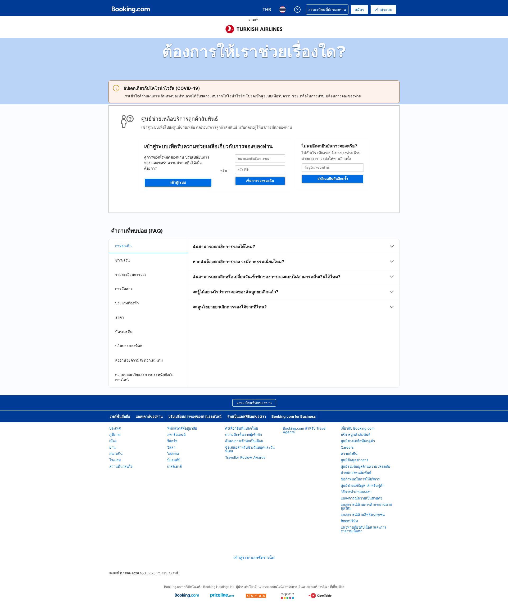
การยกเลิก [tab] (123, 246)
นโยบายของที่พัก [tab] (128, 346)
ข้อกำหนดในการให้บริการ (360, 479)
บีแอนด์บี (173, 460)
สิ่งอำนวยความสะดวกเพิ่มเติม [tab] (139, 360)
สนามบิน (116, 454)
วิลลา (171, 447)
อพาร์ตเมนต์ (176, 435)
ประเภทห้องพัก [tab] (127, 303)
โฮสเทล (173, 454)
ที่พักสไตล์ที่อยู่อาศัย (182, 428)
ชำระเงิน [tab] (122, 260)
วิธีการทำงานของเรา (356, 492)
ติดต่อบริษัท (349, 521)
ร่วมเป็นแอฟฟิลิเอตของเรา (246, 416)
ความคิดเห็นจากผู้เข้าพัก (243, 435)
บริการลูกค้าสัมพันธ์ (355, 435)
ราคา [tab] (119, 317)
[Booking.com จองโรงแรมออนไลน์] (131, 9)
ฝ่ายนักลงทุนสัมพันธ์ (356, 473)
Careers (347, 447)
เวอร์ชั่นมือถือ (120, 416)
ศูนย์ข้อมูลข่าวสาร (354, 460)
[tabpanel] (293, 276)
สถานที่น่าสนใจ (121, 466)
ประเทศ (115, 428)
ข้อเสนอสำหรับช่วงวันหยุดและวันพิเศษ (250, 449)
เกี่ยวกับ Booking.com (357, 428)
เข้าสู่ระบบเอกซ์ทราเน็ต (254, 557)
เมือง (112, 441)
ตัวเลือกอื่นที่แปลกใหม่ (241, 428)
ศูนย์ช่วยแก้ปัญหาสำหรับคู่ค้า (362, 485)
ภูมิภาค (115, 435)
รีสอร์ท (172, 441)
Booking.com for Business (293, 416)
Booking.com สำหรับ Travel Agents (304, 430)
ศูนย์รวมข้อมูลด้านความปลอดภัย (365, 466)
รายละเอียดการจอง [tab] (130, 274)
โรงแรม (115, 460)
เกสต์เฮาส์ (174, 466)
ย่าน (112, 447)
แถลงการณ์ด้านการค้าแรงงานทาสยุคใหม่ (366, 506)
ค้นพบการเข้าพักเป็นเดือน (244, 441)
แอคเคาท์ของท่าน (149, 416)
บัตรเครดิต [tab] (124, 331)
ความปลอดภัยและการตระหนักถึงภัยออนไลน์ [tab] (144, 377)
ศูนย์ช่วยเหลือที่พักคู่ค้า (358, 441)
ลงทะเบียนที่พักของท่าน (254, 403)
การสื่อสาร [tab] (124, 288)
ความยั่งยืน (349, 454)
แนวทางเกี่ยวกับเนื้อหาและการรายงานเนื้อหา (363, 529)
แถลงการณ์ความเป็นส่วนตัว (361, 498)
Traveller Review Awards (245, 457)
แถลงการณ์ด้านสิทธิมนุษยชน (363, 514)
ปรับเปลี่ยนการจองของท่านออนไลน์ (194, 416)
